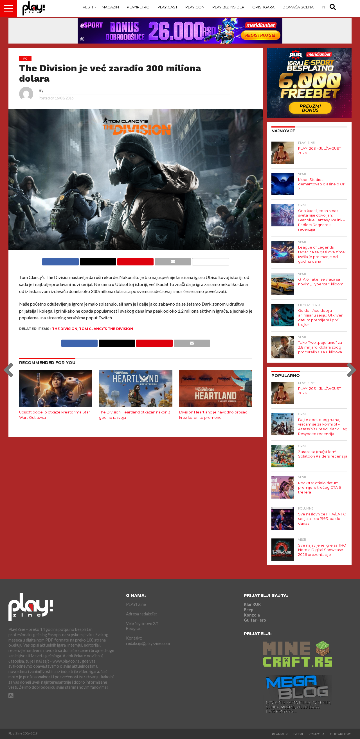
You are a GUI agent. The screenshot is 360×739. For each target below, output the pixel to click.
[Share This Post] (98, 260)
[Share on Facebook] (60, 260)
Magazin (110, 7)
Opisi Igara (263, 7)
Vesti (88, 7)
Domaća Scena (298, 7)
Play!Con (194, 7)
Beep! (249, 609)
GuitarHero (255, 620)
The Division (64, 329)
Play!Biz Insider (228, 7)
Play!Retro (138, 7)
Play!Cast (167, 7)
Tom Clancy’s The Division (106, 329)
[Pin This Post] (135, 260)
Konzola (252, 615)
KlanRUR (252, 604)
